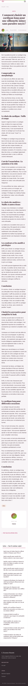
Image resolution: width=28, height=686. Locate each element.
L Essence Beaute (8, 652)
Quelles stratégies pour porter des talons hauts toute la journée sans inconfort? (13, 575)
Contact (4, 676)
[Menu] (24, 1)
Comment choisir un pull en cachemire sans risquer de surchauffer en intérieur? (14, 615)
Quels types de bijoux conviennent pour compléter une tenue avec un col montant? (14, 602)
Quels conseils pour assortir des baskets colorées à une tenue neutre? (13, 557)
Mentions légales (6, 673)
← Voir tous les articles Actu (9, 533)
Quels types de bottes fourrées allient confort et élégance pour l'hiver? (14, 552)
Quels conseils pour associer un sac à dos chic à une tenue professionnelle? (14, 569)
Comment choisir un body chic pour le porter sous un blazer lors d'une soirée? (14, 629)
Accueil (3, 6)
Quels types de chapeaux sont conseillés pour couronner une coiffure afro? (14, 588)
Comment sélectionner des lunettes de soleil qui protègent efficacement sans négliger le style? (14, 581)
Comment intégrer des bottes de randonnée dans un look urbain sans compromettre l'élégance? (13, 636)
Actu (7, 6)
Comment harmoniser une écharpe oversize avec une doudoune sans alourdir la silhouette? (13, 595)
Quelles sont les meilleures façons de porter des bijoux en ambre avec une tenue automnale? (14, 563)
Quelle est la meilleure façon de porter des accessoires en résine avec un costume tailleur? (14, 609)
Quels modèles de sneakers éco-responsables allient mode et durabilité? (12, 622)
